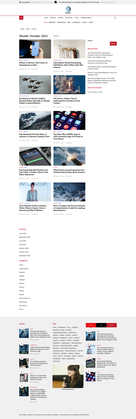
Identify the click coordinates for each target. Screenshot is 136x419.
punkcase (64, 353)
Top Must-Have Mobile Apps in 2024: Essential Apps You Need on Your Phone (68, 136)
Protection (56, 353)
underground (57, 358)
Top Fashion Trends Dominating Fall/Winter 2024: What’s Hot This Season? (68, 64)
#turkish (84, 22)
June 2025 (22, 241)
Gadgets (55, 340)
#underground (76, 22)
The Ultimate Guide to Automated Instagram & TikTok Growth (65, 2)
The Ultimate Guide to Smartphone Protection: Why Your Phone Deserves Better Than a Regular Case (100, 55)
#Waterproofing (61, 22)
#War (69, 22)
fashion (74, 335)
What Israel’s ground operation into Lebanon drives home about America (69, 171)
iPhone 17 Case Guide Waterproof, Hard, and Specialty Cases (38, 377)
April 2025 (22, 244)
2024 (55, 327)
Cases (21, 265)
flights (70, 337)
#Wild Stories (52, 22)
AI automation (62, 327)
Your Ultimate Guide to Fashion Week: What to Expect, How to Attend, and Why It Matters (32, 207)
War (63, 358)
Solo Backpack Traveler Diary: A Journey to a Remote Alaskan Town (34, 135)
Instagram (76, 340)
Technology (26, 60)
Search (90, 40)
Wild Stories (56, 361)
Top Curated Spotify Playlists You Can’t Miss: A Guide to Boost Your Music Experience (33, 172)
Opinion (21, 95)
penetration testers (58, 350)
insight (69, 340)
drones (62, 335)
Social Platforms (24, 298)
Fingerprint (63, 337)
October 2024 (24, 252)
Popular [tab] (91, 325)
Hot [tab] (101, 325)
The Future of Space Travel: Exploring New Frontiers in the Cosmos (66, 100)
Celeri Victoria (72, 332)
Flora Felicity (36, 2)
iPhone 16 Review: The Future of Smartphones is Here (33, 63)
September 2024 (24, 255)
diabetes (55, 335)
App (68, 327)
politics (80, 350)
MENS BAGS (56, 348)
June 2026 (22, 233)
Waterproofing (71, 358)
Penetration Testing (70, 350)
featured (55, 337)
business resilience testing (60, 332)
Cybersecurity (23, 268)
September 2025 (24, 237)
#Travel (91, 22)
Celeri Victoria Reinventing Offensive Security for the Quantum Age (40, 349)
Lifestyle (60, 17)
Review (20, 60)
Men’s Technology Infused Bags (68, 348)
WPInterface (85, 415)
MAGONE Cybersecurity (66, 345)
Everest (68, 335)
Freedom (77, 337)
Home (46, 17)
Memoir (25, 131)
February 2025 (24, 248)
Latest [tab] (112, 325)
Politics (55, 167)
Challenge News (85, 17)
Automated (75, 327)
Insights (21, 131)
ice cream (62, 340)
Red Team (70, 353)
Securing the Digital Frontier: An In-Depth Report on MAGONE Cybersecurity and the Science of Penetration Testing (102, 80)
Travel (76, 17)
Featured (53, 17)
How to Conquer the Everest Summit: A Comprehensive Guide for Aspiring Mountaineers (69, 207)
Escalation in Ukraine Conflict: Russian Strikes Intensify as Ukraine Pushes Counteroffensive (34, 100)
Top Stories (68, 17)
